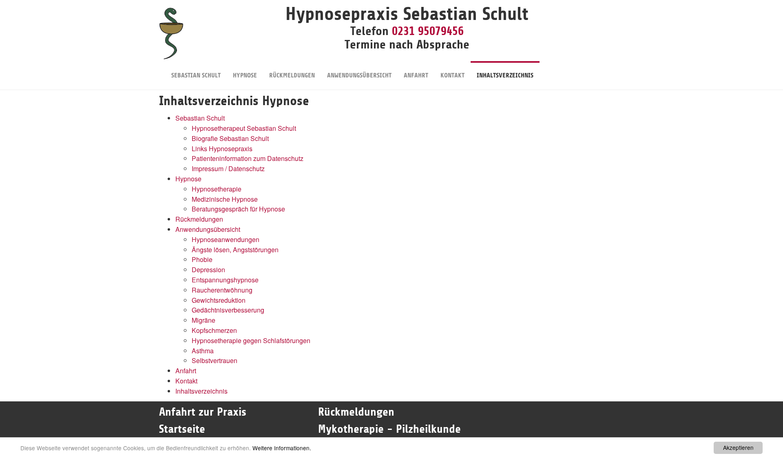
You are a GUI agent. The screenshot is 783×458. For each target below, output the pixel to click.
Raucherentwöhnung (222, 290)
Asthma (203, 350)
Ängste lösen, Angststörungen (235, 249)
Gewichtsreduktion (219, 300)
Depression (208, 269)
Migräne (203, 320)
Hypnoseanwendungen (225, 239)
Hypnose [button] (245, 75)
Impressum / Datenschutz (228, 168)
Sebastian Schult (200, 118)
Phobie (202, 259)
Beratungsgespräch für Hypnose (238, 209)
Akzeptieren (738, 447)
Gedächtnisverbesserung (228, 310)
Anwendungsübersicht (207, 229)
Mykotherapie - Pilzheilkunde (389, 429)
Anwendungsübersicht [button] (359, 75)
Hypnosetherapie (216, 189)
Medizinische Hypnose (225, 199)
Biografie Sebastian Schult (230, 138)
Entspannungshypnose (225, 279)
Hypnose (188, 178)
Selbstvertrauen (214, 360)
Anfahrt (416, 75)
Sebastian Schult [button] (196, 75)
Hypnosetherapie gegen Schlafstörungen (251, 340)
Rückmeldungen (292, 75)
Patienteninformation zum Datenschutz (247, 158)
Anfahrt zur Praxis (202, 411)
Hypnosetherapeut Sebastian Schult (244, 128)
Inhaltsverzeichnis (505, 75)
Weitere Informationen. (281, 448)
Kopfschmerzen (214, 330)
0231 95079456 (428, 31)
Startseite (183, 429)
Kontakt (452, 75)
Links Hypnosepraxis (222, 148)
